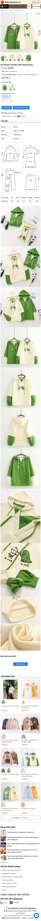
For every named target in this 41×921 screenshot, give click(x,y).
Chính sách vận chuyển (9, 883)
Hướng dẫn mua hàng (9, 873)
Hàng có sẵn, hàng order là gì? (27, 74)
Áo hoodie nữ (19, 10)
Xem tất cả (5, 862)
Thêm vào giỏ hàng (21, 107)
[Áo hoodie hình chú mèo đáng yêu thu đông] (30, 689)
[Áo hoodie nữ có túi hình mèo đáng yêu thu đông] (10, 723)
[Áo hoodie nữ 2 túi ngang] (30, 792)
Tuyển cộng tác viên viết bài (14, 894)
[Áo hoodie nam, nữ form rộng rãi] (10, 689)
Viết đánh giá (20, 664)
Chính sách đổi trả (7, 880)
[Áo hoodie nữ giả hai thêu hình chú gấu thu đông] (30, 723)
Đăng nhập (35, 2)
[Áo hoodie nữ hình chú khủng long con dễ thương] (30, 757)
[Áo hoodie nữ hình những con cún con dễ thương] (10, 792)
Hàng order (12, 74)
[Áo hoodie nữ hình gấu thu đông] (10, 757)
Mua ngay (6, 107)
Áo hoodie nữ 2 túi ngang (28, 808)
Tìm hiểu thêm (18, 113)
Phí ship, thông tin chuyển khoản (12, 877)
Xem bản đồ (20, 913)
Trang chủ (3, 10)
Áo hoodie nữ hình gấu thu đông (10, 774)
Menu (6, 6)
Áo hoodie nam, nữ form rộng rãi (10, 706)
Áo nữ (11, 10)
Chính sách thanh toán (9, 886)
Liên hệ (4, 890)
